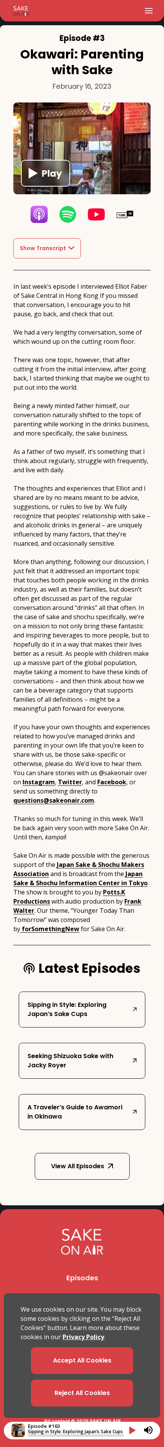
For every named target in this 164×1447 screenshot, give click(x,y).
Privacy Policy (83, 1337)
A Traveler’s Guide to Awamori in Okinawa (74, 1112)
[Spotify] (67, 214)
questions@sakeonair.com (53, 800)
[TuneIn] (124, 214)
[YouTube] (96, 214)
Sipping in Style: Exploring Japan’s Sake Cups (66, 1009)
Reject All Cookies (82, 1392)
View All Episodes (77, 1166)
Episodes (82, 1278)
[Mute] (148, 1430)
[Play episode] (45, 173)
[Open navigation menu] (149, 10)
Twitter (70, 782)
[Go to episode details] (18, 1430)
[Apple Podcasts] (39, 214)
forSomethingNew (49, 929)
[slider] (76, 1435)
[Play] (133, 1430)
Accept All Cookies (82, 1360)
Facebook (111, 782)
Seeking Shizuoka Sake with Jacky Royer (70, 1061)
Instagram (39, 782)
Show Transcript (43, 248)
